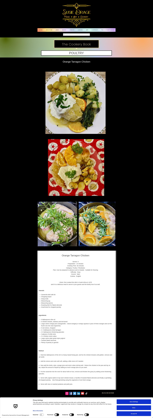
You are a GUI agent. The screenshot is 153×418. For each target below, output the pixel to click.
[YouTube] (82, 393)
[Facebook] (70, 393)
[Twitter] (74, 393)
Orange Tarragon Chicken (76, 61)
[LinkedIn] (78, 393)
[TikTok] (86, 393)
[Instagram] (66, 393)
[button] (76, 53)
